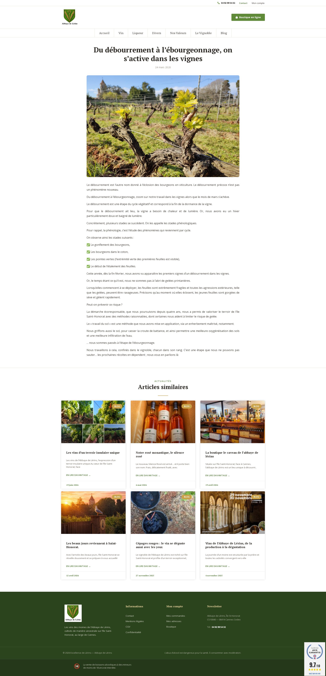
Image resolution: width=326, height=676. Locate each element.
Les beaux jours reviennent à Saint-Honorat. (91, 545)
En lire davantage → (78, 475)
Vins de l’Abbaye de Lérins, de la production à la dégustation (228, 545)
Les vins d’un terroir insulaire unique (93, 453)
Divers (156, 33)
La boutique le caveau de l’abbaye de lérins (231, 454)
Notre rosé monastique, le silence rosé (160, 454)
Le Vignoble (203, 33)
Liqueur (137, 33)
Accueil (104, 33)
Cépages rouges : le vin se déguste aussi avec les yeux (160, 545)
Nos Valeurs (178, 33)
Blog (224, 33)
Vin (121, 33)
